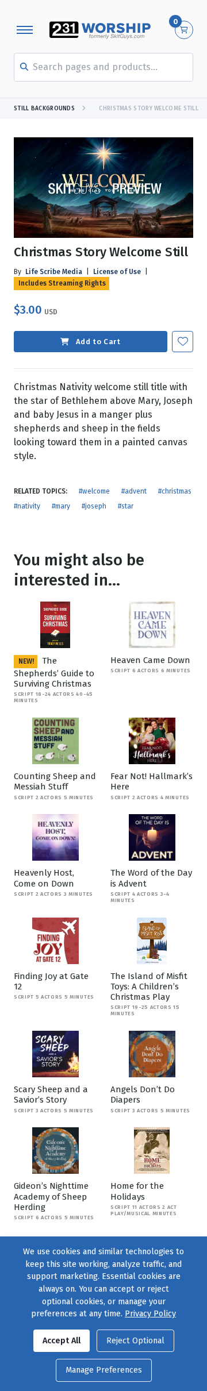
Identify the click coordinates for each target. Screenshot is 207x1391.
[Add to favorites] (182, 341)
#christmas (174, 491)
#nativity (27, 506)
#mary (61, 506)
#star (125, 506)
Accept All (61, 1341)
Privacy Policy (150, 1314)
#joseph (94, 506)
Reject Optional (135, 1341)
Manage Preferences (104, 1370)
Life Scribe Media (53, 272)
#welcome (94, 491)
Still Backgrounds (44, 108)
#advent (134, 491)
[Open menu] (25, 30)
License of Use (117, 272)
